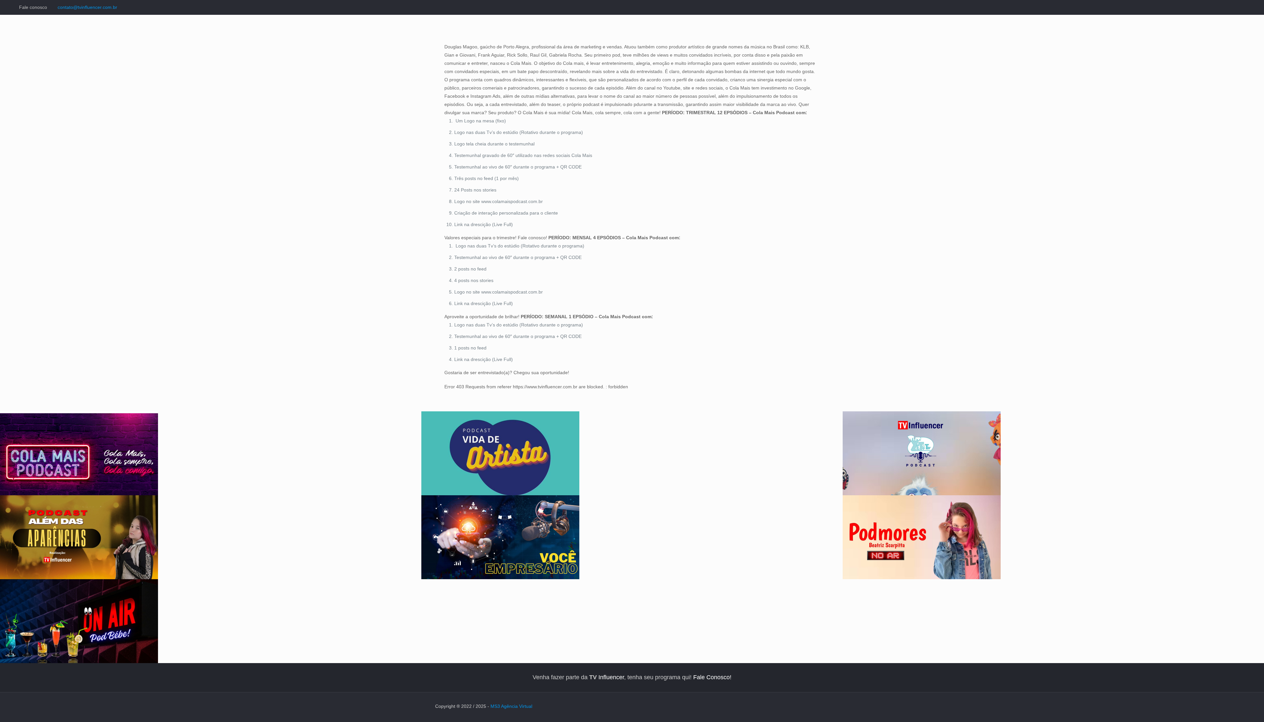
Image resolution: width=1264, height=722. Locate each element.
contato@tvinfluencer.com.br (87, 7)
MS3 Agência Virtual (511, 706)
